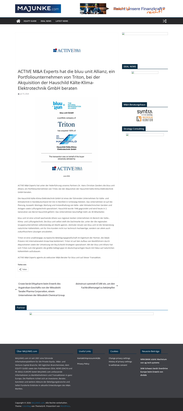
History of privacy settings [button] (120, 361)
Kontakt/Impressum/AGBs (88, 358)
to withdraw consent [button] (118, 365)
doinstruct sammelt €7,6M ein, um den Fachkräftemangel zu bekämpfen (95, 285)
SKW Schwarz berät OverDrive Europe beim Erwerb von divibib (154, 371)
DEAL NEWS (46, 21)
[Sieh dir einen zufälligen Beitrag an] (164, 21)
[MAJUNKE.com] (18, 21)
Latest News (62, 21)
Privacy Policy (83, 363)
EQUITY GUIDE (30, 21)
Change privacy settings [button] (119, 358)
